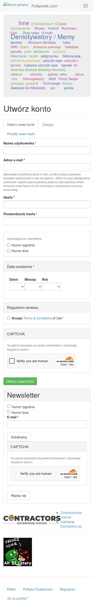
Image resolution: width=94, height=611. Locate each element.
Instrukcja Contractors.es (71, 523)
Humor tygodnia (23, 245)
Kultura (67, 83)
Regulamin (67, 589)
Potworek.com (44, 6)
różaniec (36, 74)
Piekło (11, 589)
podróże (59, 51)
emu (63, 74)
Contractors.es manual (71, 514)
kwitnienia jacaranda (25, 60)
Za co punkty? (17, 598)
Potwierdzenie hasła (20, 214)
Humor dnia (20, 250)
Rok (45, 279)
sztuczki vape (52, 60)
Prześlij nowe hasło (21, 133)
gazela (68, 88)
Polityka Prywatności (37, 589)
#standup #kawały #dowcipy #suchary (38, 69)
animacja (17, 83)
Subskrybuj (19, 437)
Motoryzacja (72, 56)
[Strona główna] (15, 4)
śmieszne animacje (47, 47)
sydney (53, 74)
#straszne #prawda (42, 42)
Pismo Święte (68, 78)
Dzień (13, 279)
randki (33, 56)
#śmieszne (41, 51)
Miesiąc (31, 279)
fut (75, 65)
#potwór (16, 42)
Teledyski (71, 47)
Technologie (51, 83)
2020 (52, 78)
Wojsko (39, 28)
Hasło (9, 197)
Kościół (53, 28)
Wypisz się (18, 495)
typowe (67, 65)
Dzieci (24, 47)
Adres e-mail (14, 160)
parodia (16, 51)
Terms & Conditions (38, 318)
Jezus (79, 74)
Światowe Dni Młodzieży (28, 88)
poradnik (32, 83)
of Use (38, 318)
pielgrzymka (49, 56)
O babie (61, 23)
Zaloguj (47, 124)
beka (66, 42)
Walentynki (18, 56)
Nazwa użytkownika (19, 143)
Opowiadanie (20, 28)
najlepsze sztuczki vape (41, 65)
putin (27, 51)
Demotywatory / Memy (43, 36)
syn (52, 88)
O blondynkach (42, 23)
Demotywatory (33, 78)
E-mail (13, 417)
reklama (16, 74)
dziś (14, 78)
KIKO (14, 47)
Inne (23, 23)
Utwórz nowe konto (22, 125)
